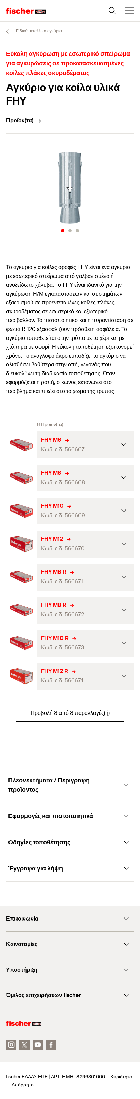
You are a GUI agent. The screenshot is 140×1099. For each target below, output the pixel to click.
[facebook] (51, 1045)
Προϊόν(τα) (19, 120)
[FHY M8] (21, 478)
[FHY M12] (21, 544)
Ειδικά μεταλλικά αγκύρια (38, 31)
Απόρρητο (23, 1085)
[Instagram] (11, 1045)
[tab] (62, 230)
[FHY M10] (21, 511)
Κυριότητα (121, 1076)
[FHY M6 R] (21, 577)
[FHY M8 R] (21, 610)
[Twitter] (24, 1045)
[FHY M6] (21, 445)
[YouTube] (38, 1045)
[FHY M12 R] (21, 676)
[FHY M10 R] (21, 643)
